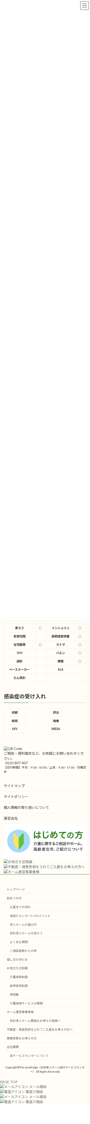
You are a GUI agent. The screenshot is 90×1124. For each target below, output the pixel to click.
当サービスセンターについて (29, 1056)
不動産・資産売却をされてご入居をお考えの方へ (40, 1029)
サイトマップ (14, 786)
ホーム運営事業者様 (20, 1012)
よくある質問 (19, 942)
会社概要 (13, 1047)
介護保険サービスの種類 (26, 1003)
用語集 (14, 994)
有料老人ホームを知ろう (26, 933)
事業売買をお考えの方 (22, 1038)
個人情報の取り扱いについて (26, 807)
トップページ (16, 890)
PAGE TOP (9, 1082)
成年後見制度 (19, 986)
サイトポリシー (16, 796)
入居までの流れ (20, 907)
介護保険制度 (19, 977)
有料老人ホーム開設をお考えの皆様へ (35, 1021)
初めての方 (14, 898)
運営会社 (11, 818)
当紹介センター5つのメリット (30, 916)
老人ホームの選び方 (23, 925)
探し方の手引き (17, 959)
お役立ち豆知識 (17, 968)
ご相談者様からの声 (23, 951)
